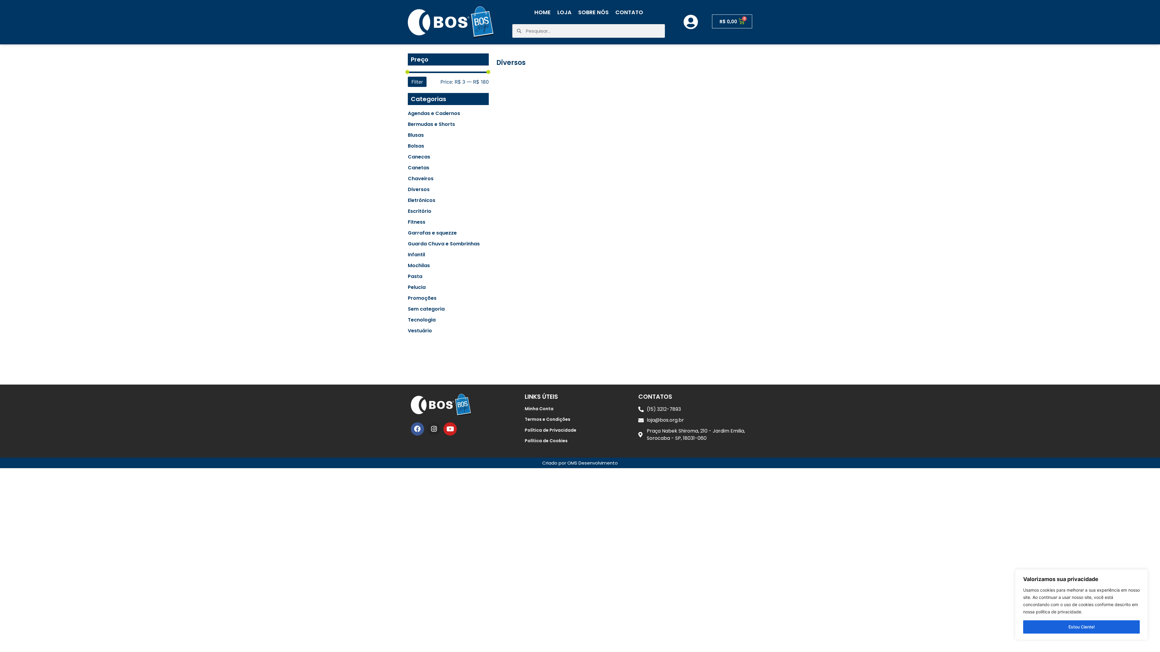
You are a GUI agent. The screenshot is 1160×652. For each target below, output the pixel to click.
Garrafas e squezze (432, 233)
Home (542, 12)
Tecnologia (422, 320)
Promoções (422, 298)
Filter (417, 82)
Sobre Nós (593, 12)
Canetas (418, 167)
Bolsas (416, 146)
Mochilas (419, 265)
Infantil (416, 254)
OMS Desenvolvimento (592, 463)
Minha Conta (539, 409)
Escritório (419, 211)
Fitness (416, 222)
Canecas (419, 157)
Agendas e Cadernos (434, 113)
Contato (629, 12)
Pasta (415, 276)
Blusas (416, 135)
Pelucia (417, 287)
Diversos (419, 189)
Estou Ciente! (1081, 626)
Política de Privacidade (550, 430)
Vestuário (420, 330)
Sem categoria (426, 309)
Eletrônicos (421, 200)
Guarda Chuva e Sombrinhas (444, 243)
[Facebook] (417, 429)
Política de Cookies (546, 441)
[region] (1081, 604)
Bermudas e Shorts (431, 124)
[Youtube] (450, 429)
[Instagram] (433, 429)
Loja (564, 12)
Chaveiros (420, 178)
